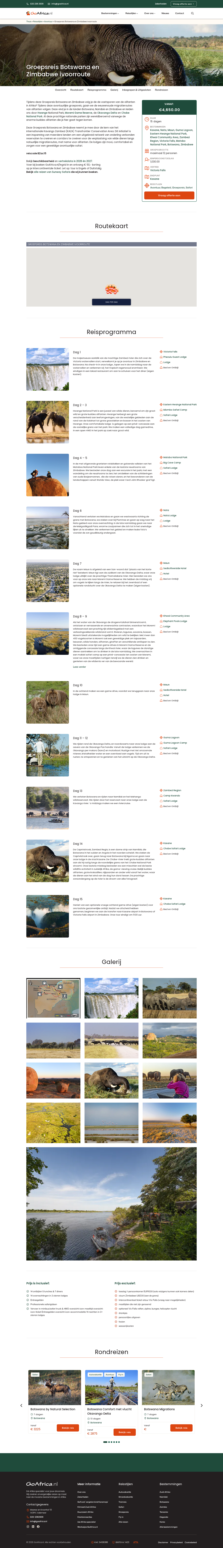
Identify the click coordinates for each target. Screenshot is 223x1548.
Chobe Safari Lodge (174, 848)
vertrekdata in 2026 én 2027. (75, 161)
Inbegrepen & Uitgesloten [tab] (136, 89)
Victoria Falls (167, 141)
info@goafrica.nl (60, 3)
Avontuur (48, 21)
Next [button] (201, 1405)
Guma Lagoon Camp (175, 742)
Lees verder (79, 666)
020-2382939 (36, 1517)
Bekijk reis (68, 1427)
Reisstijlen (37, 21)
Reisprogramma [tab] (96, 89)
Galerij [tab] (114, 89)
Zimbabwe (187, 144)
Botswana (174, 144)
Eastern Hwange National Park (168, 133)
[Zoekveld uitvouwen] (192, 13)
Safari (189, 187)
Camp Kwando (171, 795)
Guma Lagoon (184, 130)
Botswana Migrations (159, 1409)
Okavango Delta (107, 113)
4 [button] (114, 1442)
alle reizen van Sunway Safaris (52, 172)
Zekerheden (161, 3)
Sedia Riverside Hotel (174, 568)
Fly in (120, 1374)
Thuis (28, 21)
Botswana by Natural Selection (52, 1409)
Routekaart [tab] (76, 89)
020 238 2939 (36, 3)
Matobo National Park (175, 457)
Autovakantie (95, 1374)
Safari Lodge (170, 415)
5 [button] (116, 1442)
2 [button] (109, 1442)
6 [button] (119, 1442)
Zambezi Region (172, 790)
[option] (54, 1401)
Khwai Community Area (164, 137)
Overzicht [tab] (60, 89)
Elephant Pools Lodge (175, 621)
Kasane (154, 130)
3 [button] (111, 1442)
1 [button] (105, 1442)
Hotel (166, 573)
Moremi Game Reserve (78, 113)
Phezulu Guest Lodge (175, 357)
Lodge (166, 362)
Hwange (42, 113)
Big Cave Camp (172, 462)
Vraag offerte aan (182, 3)
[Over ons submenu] (154, 13)
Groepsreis (178, 187)
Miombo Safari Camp (175, 409)
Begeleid (166, 187)
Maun (171, 130)
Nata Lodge (169, 515)
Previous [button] (21, 1405)
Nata (163, 130)
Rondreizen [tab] (161, 89)
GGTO (119, 1542)
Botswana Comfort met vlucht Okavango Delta (109, 1411)
